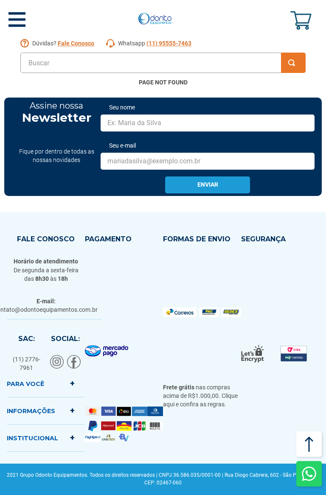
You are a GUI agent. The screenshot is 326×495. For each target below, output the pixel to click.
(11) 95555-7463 (168, 43)
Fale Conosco (76, 43)
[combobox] (163, 63)
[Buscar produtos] (293, 63)
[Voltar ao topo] (309, 444)
